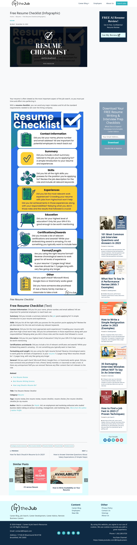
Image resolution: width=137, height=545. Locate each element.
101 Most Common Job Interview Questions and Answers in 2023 (112, 239)
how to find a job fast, (111, 424)
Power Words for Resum (66, 488)
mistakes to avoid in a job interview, (110, 382)
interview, (118, 381)
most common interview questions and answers (112, 255)
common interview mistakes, (108, 381)
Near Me (75, 513)
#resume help (58, 446)
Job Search (111, 417)
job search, (121, 425)
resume (52, 353)
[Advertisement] (48, 82)
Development (112, 290)
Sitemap (105, 513)
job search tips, (105, 427)
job (54, 316)
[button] (105, 440)
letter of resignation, (109, 338)
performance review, (112, 295)
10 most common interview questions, (113, 249)
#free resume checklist (35, 446)
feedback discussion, (108, 294)
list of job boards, (114, 427)
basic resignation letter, (109, 335)
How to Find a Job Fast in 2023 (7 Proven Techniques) (113, 411)
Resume (18, 16)
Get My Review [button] (109, 35)
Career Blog (76, 508)
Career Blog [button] (83, 3)
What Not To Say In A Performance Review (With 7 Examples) (112, 283)
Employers (98, 3)
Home (12, 16)
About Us (110, 3)
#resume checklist (48, 446)
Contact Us (106, 510)
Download (113, 142)
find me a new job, (111, 422)
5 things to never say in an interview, (112, 379)
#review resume (69, 446)
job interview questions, (112, 254)
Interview (111, 246)
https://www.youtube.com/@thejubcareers (110, 540)
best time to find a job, (109, 420)
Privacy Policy (107, 508)
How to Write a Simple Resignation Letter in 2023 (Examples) (112, 324)
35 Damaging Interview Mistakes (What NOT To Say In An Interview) (112, 368)
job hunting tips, (114, 425)
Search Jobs (121, 3)
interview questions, (106, 253)
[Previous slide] (11, 480)
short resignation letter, (114, 340)
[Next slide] (86, 480)
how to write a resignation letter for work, (111, 335)
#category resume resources (18, 446)
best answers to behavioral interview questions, (113, 250)
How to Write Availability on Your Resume (31, 489)
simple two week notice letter (112, 340)
